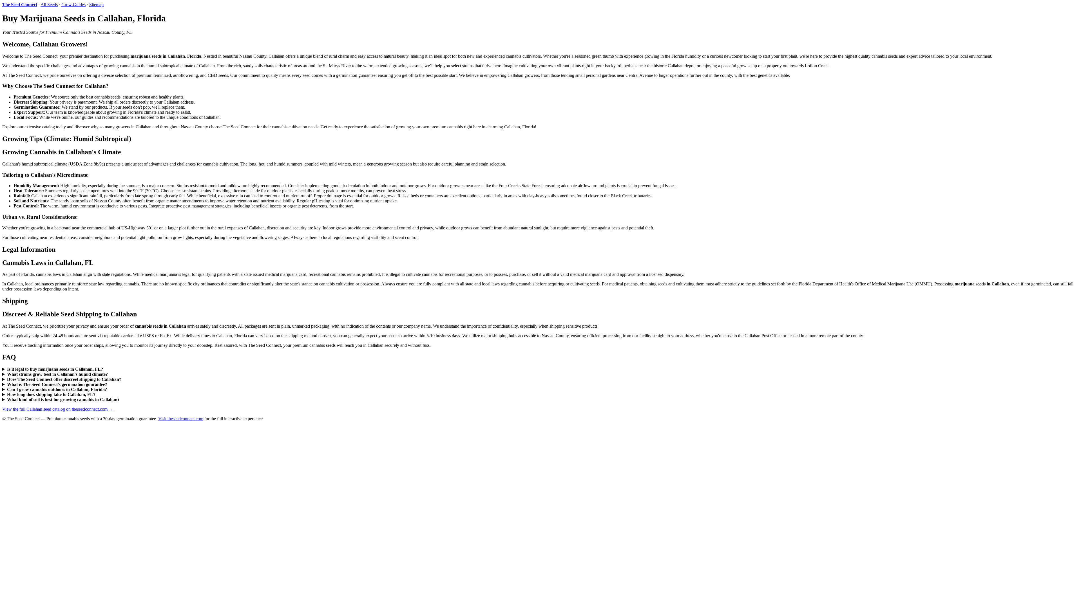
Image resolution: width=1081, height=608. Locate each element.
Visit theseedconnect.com (180, 418)
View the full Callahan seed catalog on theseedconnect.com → (57, 409)
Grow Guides (73, 4)
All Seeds (49, 4)
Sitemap (96, 4)
